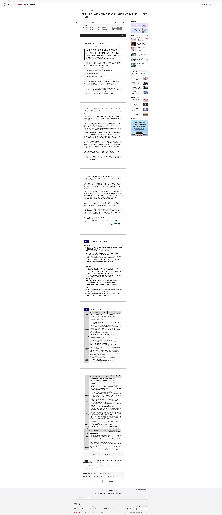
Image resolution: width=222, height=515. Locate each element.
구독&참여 (32, 4)
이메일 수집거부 (91, 512)
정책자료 (26, 4)
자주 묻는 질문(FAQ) (99, 512)
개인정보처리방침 (77, 512)
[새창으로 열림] (120, 22)
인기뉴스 (135, 71)
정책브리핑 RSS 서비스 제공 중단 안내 (86, 497)
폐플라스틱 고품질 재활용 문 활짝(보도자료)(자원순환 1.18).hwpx (96, 27)
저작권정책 (86, 468)
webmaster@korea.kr (111, 509)
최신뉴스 (143, 71)
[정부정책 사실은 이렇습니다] (139, 30)
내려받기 (119, 27)
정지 (143, 489)
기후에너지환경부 (91, 22)
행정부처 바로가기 (142, 509)
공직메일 (208, 4)
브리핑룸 (20, 4)
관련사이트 (139, 506)
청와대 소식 (202, 4)
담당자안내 (91, 468)
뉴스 (14, 4)
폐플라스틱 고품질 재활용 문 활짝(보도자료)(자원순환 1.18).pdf (96, 29)
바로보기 (113, 27)
